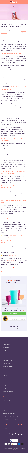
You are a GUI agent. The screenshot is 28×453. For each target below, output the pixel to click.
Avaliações (5, 385)
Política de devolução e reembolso (10, 416)
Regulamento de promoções (9, 413)
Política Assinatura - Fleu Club (9, 419)
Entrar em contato (7, 400)
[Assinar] (23, 428)
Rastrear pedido (6, 403)
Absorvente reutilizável (8, 357)
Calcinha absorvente (7, 360)
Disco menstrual (6, 347)
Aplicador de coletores (8, 366)
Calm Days (5, 350)
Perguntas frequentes (7, 410)
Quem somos (6, 375)
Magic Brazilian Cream (8, 354)
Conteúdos (5, 379)
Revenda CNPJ (6, 388)
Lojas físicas (5, 382)
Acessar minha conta (7, 407)
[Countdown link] (14, 327)
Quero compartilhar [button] (7, 271)
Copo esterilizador (7, 363)
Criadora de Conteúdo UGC (9, 391)
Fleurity (6, 448)
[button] (1, 2)
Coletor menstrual (7, 344)
